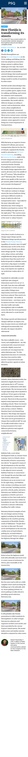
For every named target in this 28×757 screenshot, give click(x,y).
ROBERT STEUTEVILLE (8, 47)
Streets (4, 26)
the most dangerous (13, 57)
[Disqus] (14, 673)
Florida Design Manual (14, 242)
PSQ (11, 3)
